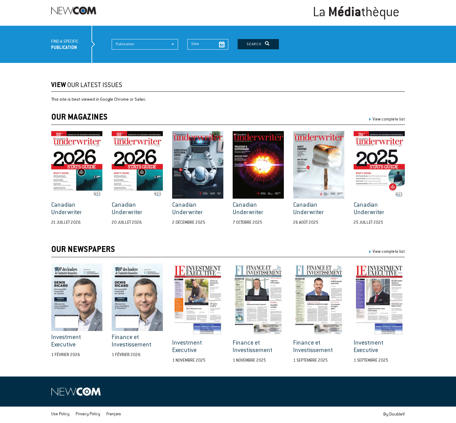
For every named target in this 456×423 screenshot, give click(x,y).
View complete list (389, 119)
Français (113, 414)
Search (256, 44)
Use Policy (60, 414)
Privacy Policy (88, 414)
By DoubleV (394, 414)
